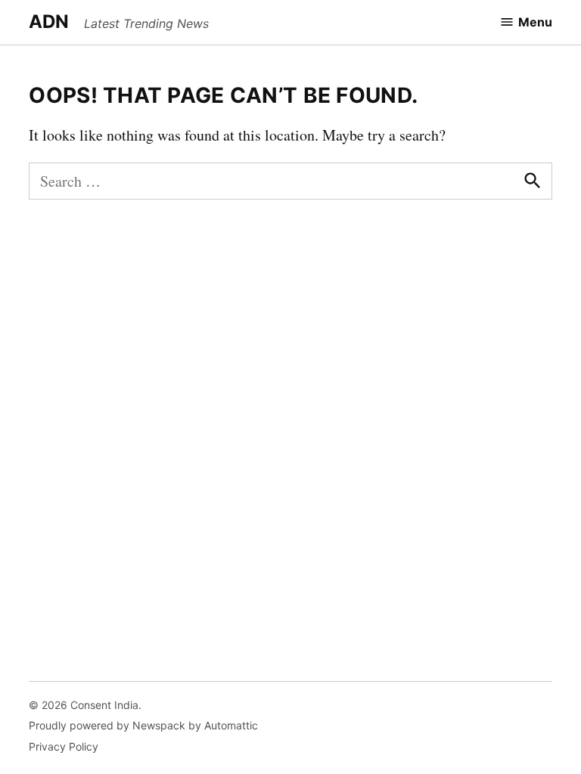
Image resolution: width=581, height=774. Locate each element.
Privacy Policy (63, 746)
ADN (49, 22)
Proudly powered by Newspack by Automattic (143, 725)
